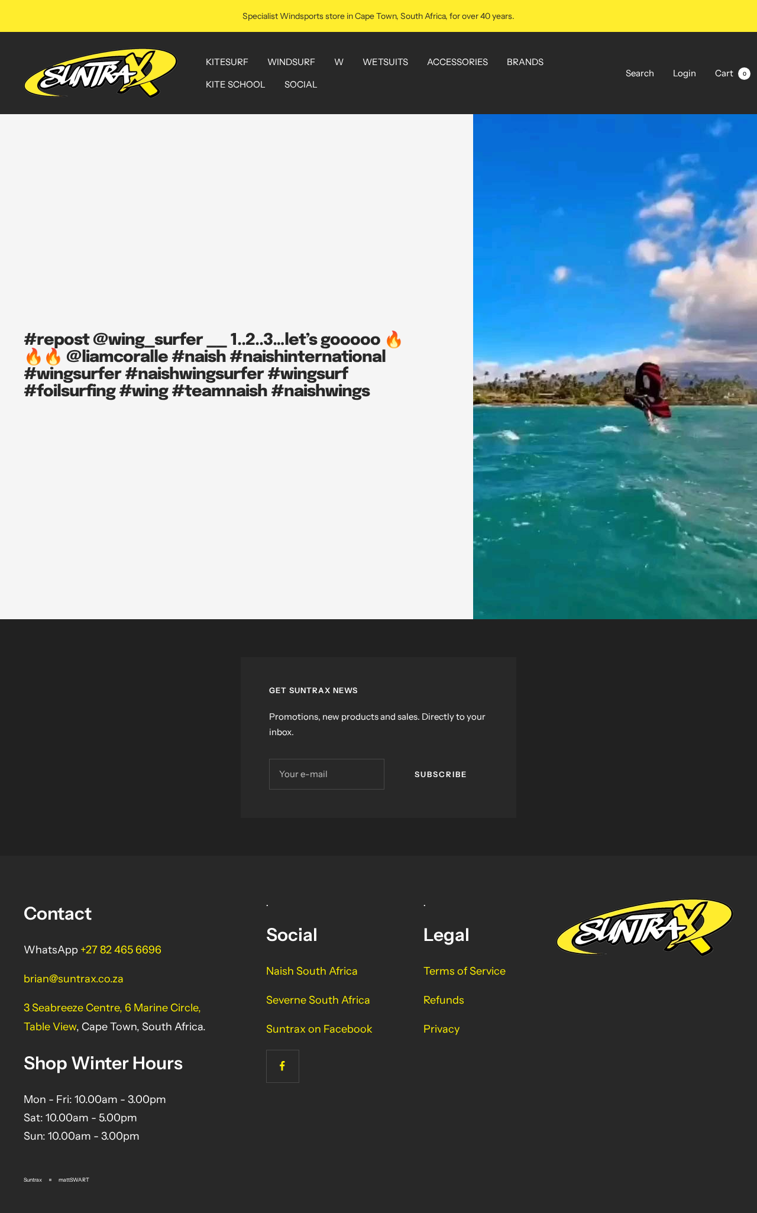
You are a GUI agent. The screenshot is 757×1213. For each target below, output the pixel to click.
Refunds (443, 1000)
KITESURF (227, 61)
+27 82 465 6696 (120, 949)
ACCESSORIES (457, 61)
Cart (730, 73)
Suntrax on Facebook (319, 1029)
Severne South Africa (318, 1000)
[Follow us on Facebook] (282, 1066)
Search (640, 73)
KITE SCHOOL (236, 84)
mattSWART (74, 1179)
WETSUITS (385, 61)
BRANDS (525, 61)
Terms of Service (464, 971)
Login (684, 73)
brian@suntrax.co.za (74, 978)
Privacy (441, 1029)
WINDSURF (291, 61)
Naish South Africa (312, 971)
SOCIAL (301, 84)
